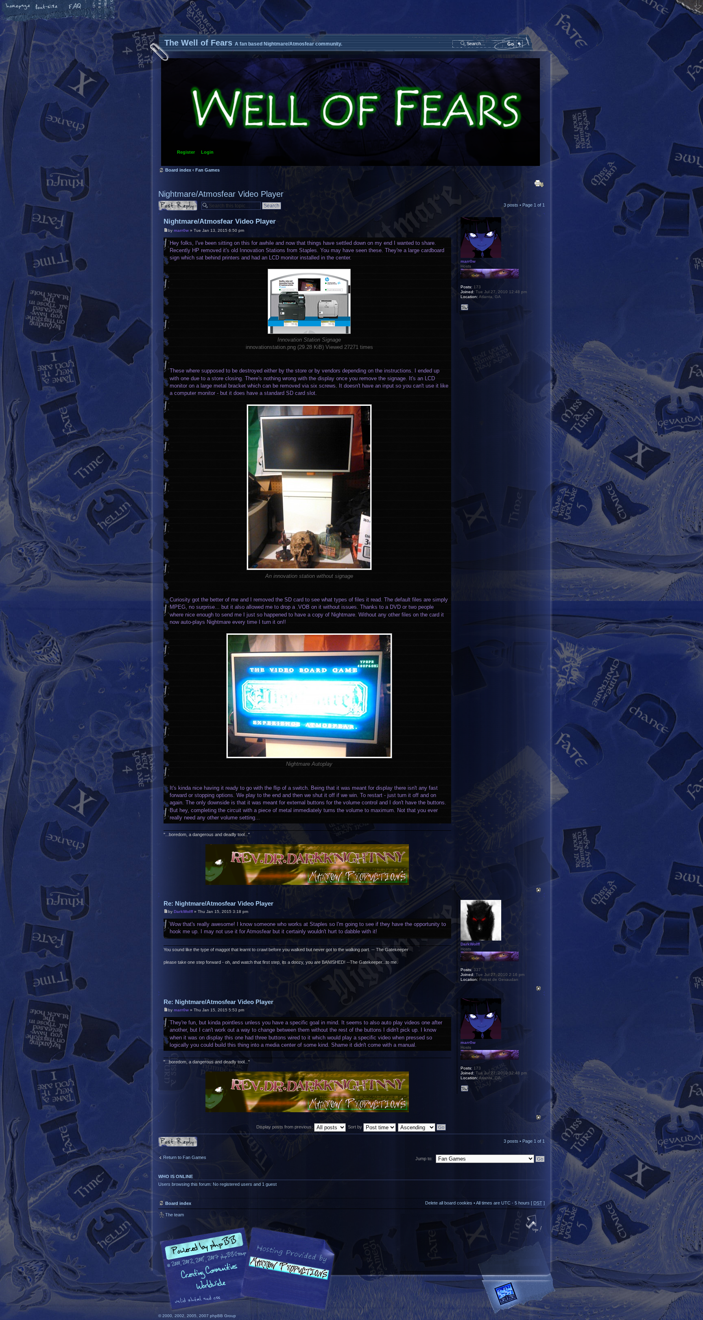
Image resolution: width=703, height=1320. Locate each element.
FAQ (75, 7)
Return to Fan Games (184, 1157)
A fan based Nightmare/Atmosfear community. (286, 1274)
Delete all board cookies (448, 1202)
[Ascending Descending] (422, 1126)
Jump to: (423, 1158)
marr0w (181, 230)
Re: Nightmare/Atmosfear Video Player (218, 903)
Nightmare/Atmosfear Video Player (221, 194)
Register (186, 152)
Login (207, 152)
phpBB (249, 1268)
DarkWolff (183, 911)
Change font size (47, 7)
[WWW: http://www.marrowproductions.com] (465, 307)
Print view (539, 183)
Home (18, 7)
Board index (350, 112)
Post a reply (170, 202)
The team (174, 1214)
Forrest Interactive (520, 1297)
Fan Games (207, 170)
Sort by (355, 1126)
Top (538, 890)
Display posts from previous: (285, 1126)
